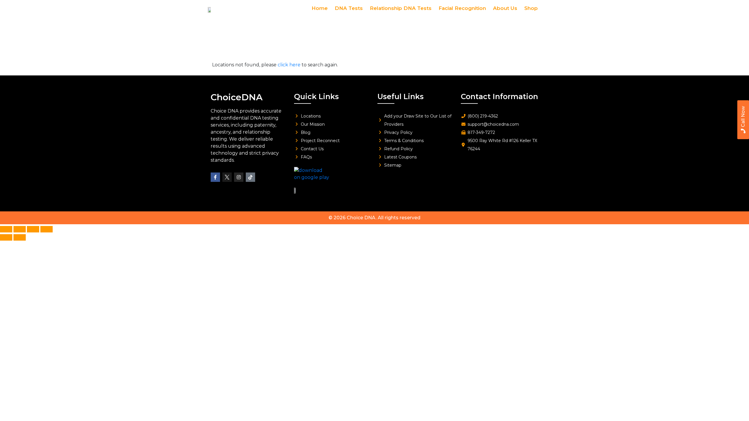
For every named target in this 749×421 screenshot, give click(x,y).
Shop (531, 8)
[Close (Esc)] (46, 229)
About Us (505, 8)
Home (320, 8)
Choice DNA (361, 217)
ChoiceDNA (236, 97)
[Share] (33, 229)
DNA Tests (349, 8)
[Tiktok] (250, 177)
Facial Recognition (462, 8)
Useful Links (400, 96)
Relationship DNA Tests (401, 8)
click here (289, 65)
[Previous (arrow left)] (6, 237)
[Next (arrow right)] (19, 237)
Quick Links (316, 96)
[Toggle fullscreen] (19, 229)
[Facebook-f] (215, 177)
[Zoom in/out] (6, 229)
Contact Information (499, 96)
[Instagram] (238, 177)
